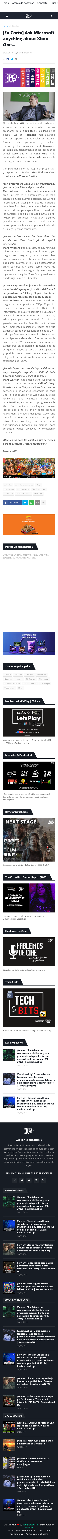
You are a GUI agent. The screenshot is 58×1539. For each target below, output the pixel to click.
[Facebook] (8, 59)
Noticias (19, 679)
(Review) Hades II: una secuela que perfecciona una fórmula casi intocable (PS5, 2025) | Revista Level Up (36, 1267)
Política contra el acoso (36, 1534)
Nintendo (8, 679)
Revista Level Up (30, 683)
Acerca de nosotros (23, 3)
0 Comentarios (24, 52)
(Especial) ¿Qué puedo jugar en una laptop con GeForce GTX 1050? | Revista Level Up (35, 1425)
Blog (38, 485)
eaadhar (29, 1527)
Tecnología (45, 683)
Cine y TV (29, 674)
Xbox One (38, 493)
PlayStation (43, 679)
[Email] (16, 59)
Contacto (42, 3)
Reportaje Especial (12, 683)
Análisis (7, 674)
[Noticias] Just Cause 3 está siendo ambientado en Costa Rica (35, 1442)
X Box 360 (8, 493)
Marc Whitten (23, 489)
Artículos (14, 26)
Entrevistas (9, 489)
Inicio (6, 3)
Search (51, 15)
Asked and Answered (24, 485)
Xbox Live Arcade (23, 493)
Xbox (20, 688)
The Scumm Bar (39, 489)
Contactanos (44, 1530)
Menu (7, 15)
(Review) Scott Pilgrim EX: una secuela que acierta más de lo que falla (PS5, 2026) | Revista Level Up (35, 1286)
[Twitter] (12, 59)
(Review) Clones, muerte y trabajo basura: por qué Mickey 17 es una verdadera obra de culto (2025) (35, 1247)
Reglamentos (16, 1534)
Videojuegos (9, 688)
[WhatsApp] (31, 502)
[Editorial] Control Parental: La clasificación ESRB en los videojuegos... (33, 1461)
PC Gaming (30, 679)
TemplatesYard (30, 1524)
